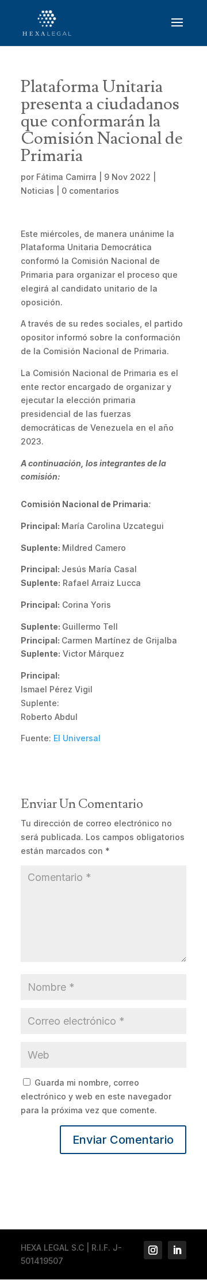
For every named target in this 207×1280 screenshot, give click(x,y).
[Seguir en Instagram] (153, 1250)
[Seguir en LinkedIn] (177, 1250)
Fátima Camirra (66, 177)
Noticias (37, 191)
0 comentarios (90, 191)
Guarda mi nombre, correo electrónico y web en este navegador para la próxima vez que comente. (96, 1096)
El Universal (77, 738)
